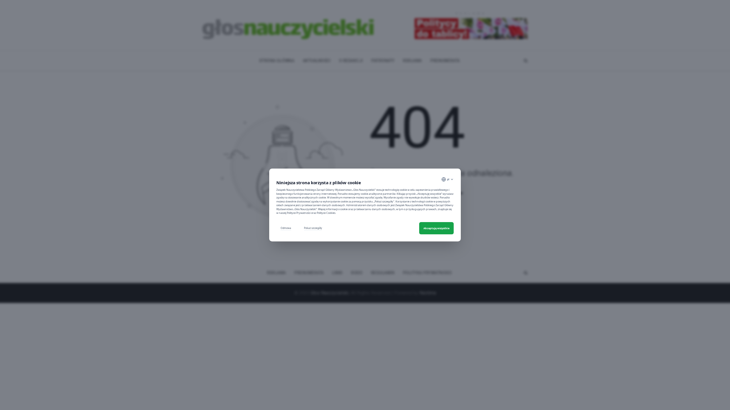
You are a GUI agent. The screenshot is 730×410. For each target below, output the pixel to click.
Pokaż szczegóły (313, 227)
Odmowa (286, 227)
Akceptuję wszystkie (436, 228)
